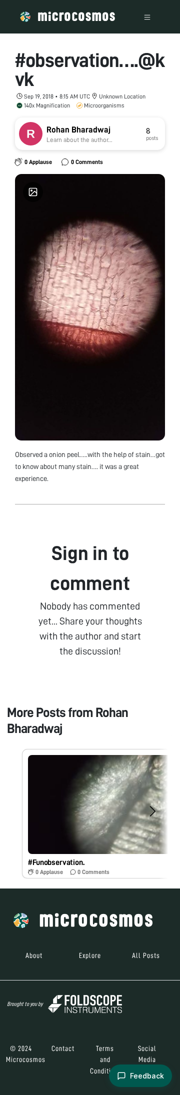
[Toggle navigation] (147, 16)
